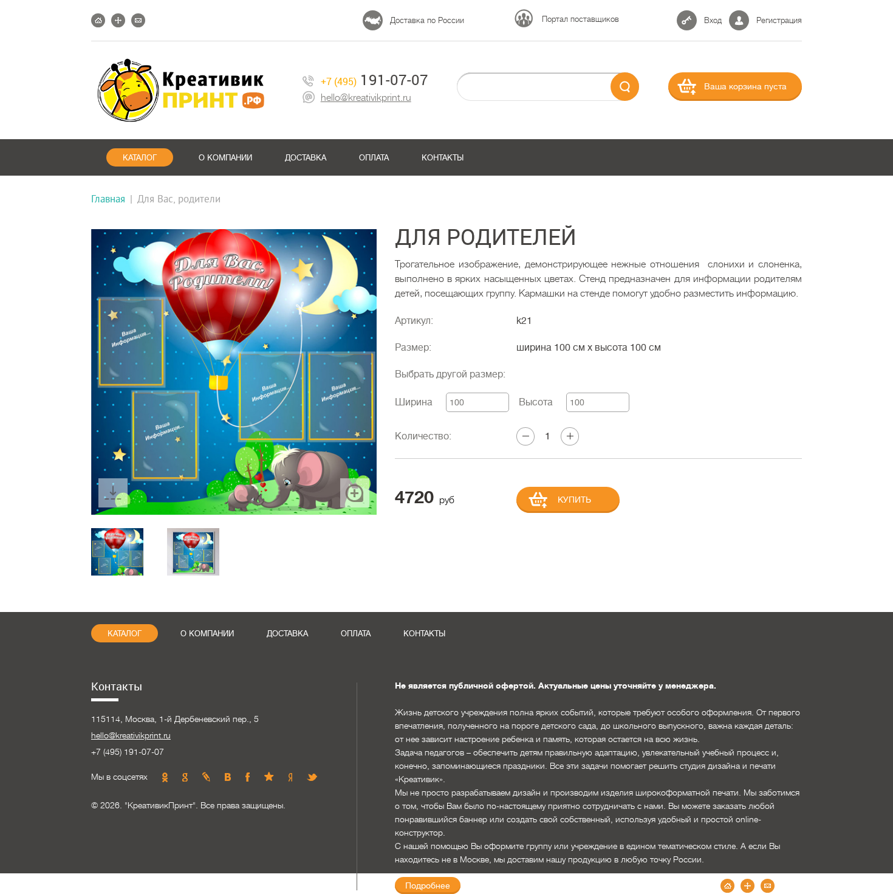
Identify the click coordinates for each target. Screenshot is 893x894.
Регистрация (779, 20)
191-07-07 (374, 80)
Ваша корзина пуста (745, 86)
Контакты (443, 157)
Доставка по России (427, 20)
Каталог (140, 157)
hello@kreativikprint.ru (366, 98)
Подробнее (427, 885)
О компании (225, 157)
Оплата (374, 157)
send (625, 86)
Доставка (305, 157)
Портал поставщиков (580, 19)
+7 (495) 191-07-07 (127, 752)
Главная (108, 198)
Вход (713, 20)
